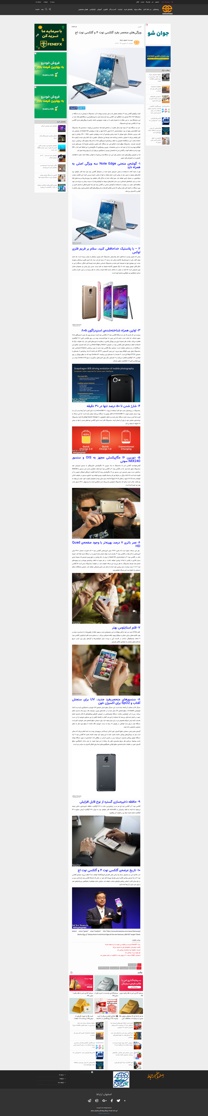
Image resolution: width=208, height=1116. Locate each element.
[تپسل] (147, 25)
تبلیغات (46, 2)
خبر (153, 2)
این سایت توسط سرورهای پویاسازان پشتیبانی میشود (104, 1111)
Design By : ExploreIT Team (104, 1113)
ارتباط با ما (38, 2)
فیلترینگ (148, 2)
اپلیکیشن (93, 9)
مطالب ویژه (138, 9)
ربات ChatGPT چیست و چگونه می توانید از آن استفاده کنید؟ (122, 945)
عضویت (37, 9)
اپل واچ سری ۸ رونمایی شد (132, 953)
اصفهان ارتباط (123, 40)
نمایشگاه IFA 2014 (104, 968)
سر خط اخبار (147, 9)
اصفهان (157, 2)
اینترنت (120, 9)
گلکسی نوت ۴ (124, 968)
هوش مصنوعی (83, 9)
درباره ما (52, 2)
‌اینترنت (142, 2)
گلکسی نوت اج (114, 968)
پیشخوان (156, 9)
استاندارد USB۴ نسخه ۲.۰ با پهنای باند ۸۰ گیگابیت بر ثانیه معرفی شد (120, 955)
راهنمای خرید (128, 9)
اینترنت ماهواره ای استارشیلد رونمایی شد (128, 950)
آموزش (99, 9)
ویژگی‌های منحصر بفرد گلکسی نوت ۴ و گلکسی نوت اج (108, 32)
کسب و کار (112, 9)
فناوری (105, 9)
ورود (42, 9)
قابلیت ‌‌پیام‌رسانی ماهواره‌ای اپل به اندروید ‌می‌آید (126, 947)
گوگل (137, 2)
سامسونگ (132, 968)
